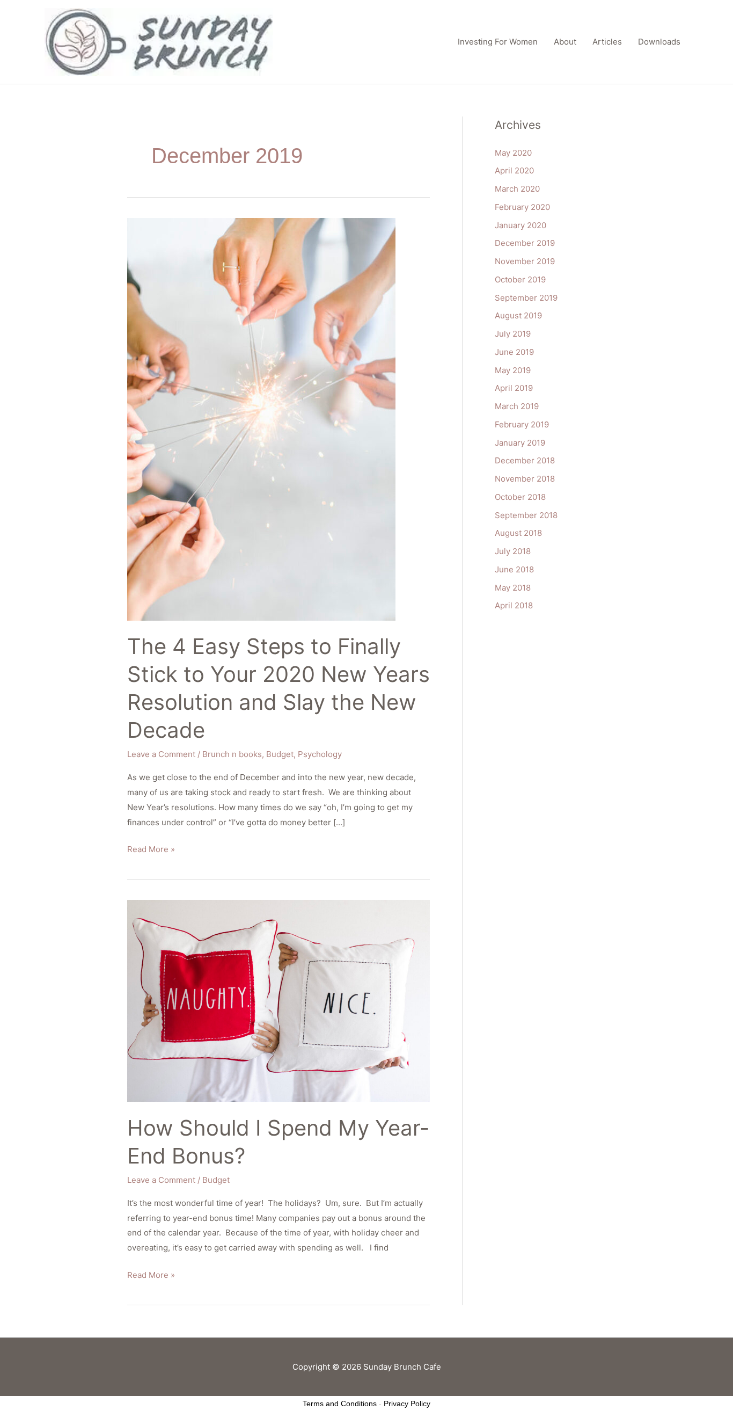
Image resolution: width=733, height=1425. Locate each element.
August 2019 (518, 315)
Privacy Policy (407, 1403)
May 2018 (513, 588)
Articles (607, 42)
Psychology (320, 754)
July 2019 (513, 334)
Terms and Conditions (340, 1403)
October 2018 (520, 497)
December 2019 (525, 243)
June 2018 (514, 569)
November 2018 (525, 479)
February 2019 (522, 424)
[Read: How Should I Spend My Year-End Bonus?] (278, 1000)
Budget (280, 754)
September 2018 (526, 515)
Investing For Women (498, 42)
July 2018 (513, 551)
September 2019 (526, 298)
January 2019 (520, 443)
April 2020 (514, 170)
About (565, 42)
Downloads (659, 42)
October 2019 (520, 279)
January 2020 (520, 225)
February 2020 (522, 207)
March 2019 (517, 406)
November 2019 (525, 261)
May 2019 (513, 370)
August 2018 (518, 533)
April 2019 (514, 388)
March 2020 (517, 189)
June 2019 (514, 352)
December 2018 (525, 460)
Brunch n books (232, 754)
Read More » (151, 848)
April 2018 (514, 605)
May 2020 (513, 153)
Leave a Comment (161, 754)
